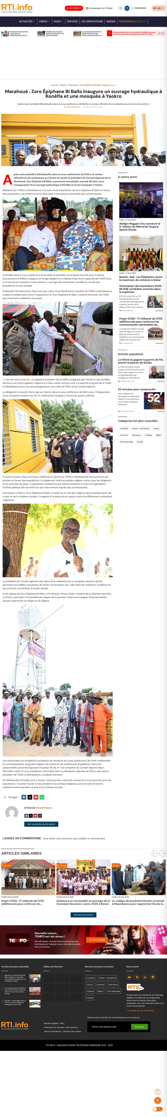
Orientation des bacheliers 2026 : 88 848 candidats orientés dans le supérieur (141, 289)
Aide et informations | (53, 1031)
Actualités (25, 21)
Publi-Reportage (126, 442)
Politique (148, 435)
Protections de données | (54, 1027)
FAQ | (62, 1023)
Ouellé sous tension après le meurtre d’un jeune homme (55, 33)
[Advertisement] (83, 59)
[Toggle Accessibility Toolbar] (157, 1100)
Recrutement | (72, 1027)
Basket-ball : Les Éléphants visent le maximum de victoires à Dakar (141, 278)
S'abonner (139, 1026)
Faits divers (136, 435)
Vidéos (43, 21)
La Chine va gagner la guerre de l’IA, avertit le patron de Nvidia (140, 361)
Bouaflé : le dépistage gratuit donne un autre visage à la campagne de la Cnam (15, 1003)
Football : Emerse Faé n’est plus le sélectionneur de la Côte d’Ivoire (19, 34)
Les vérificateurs (92, 21)
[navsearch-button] (121, 8)
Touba (115, 865)
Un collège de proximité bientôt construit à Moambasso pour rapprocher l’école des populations (138, 904)
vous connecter (64, 838)
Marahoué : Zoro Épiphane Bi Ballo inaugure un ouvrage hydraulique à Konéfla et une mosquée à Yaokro (15, 978)
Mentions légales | (51, 1023)
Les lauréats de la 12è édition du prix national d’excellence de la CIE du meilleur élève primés (15, 991)
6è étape (62, 865)
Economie (124, 435)
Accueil (54, 85)
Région (63, 85)
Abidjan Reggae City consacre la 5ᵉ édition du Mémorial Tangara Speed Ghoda (139, 226)
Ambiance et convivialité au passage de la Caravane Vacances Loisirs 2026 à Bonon (83, 902)
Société (140, 442)
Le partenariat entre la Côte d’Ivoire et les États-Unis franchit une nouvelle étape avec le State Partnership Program (92, 36)
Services (72, 21)
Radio (57, 21)
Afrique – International (140, 428)
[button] (159, 33)
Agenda (110, 21)
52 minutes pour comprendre (137, 389)
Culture (156, 428)
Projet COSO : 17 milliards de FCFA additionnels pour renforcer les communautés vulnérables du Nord (140, 321)
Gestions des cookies (72, 1031)
